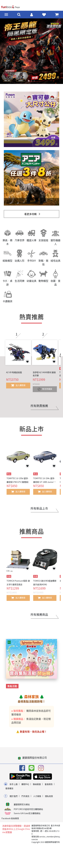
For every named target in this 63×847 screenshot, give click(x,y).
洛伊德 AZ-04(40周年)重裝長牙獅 (44, 374)
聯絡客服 (37, 784)
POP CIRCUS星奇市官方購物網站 (28, 809)
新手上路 (14, 784)
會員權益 (9, 788)
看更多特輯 (30, 214)
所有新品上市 (39, 508)
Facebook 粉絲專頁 (10, 818)
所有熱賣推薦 (39, 406)
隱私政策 (49, 796)
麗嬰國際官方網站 (22, 804)
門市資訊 (25, 796)
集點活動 (12, 686)
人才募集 (37, 796)
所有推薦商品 (39, 614)
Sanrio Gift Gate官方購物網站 (27, 813)
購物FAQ (25, 784)
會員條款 (49, 784)
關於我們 (14, 796)
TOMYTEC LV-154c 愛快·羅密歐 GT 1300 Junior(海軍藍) (44, 482)
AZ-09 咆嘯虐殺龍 (14, 372)
